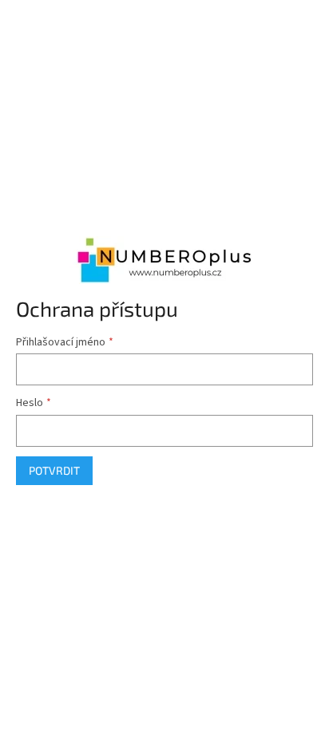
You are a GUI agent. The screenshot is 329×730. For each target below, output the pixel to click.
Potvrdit (54, 470)
